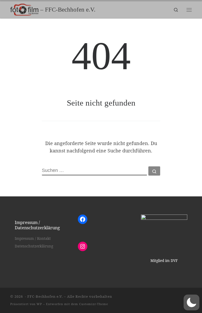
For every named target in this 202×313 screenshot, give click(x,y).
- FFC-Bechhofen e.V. (43, 296)
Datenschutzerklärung (34, 246)
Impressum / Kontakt (33, 238)
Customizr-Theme (93, 304)
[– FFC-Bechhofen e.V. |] (24, 9)
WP (39, 304)
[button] (191, 302)
